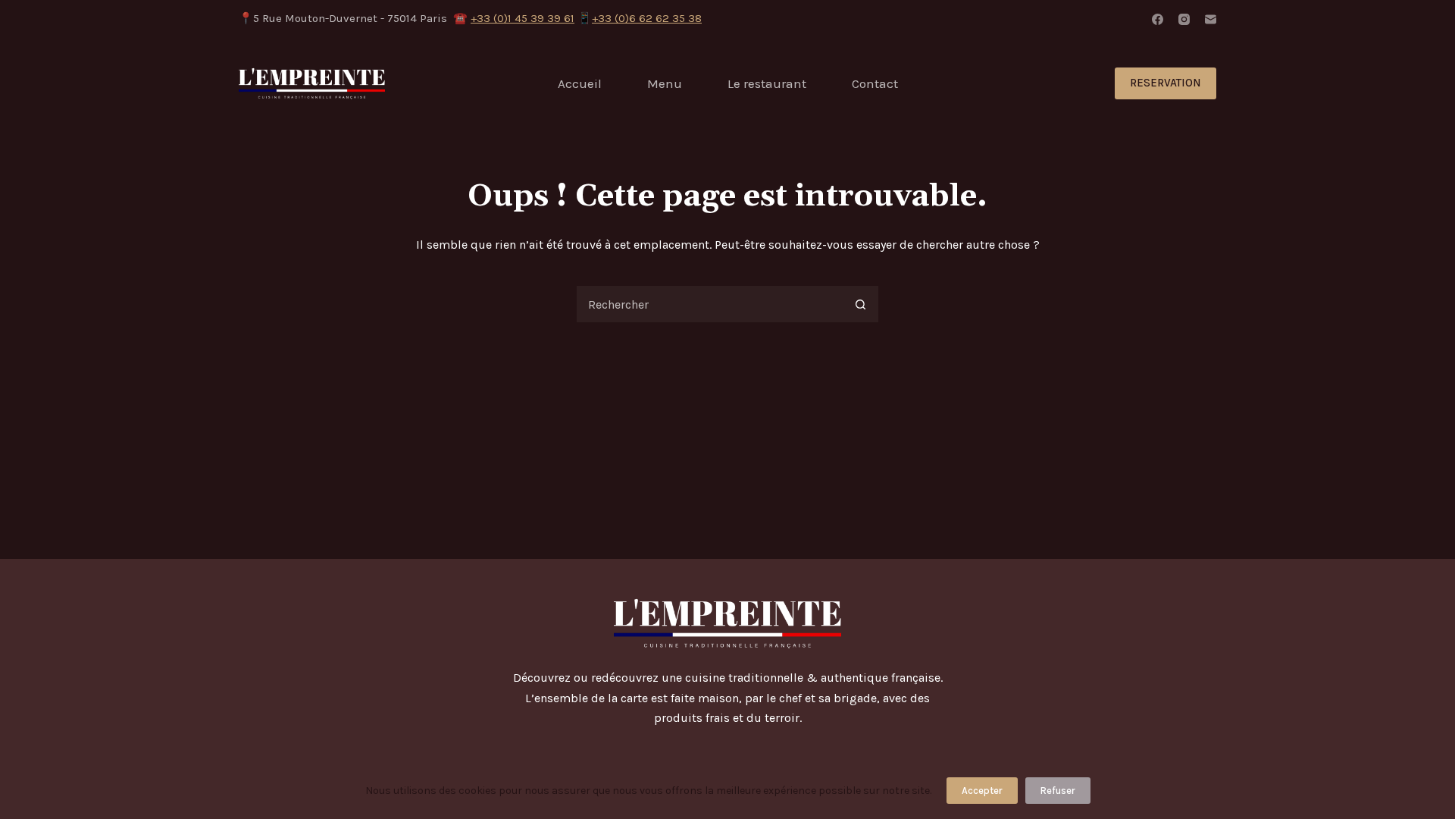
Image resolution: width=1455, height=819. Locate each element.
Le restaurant (767, 83)
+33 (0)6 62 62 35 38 (647, 18)
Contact (875, 83)
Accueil (580, 83)
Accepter (982, 790)
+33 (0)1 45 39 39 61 (522, 18)
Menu (664, 83)
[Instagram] (1184, 19)
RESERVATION (1165, 82)
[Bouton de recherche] (860, 304)
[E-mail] (1210, 19)
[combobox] (709, 304)
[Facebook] (1157, 19)
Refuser (1057, 790)
